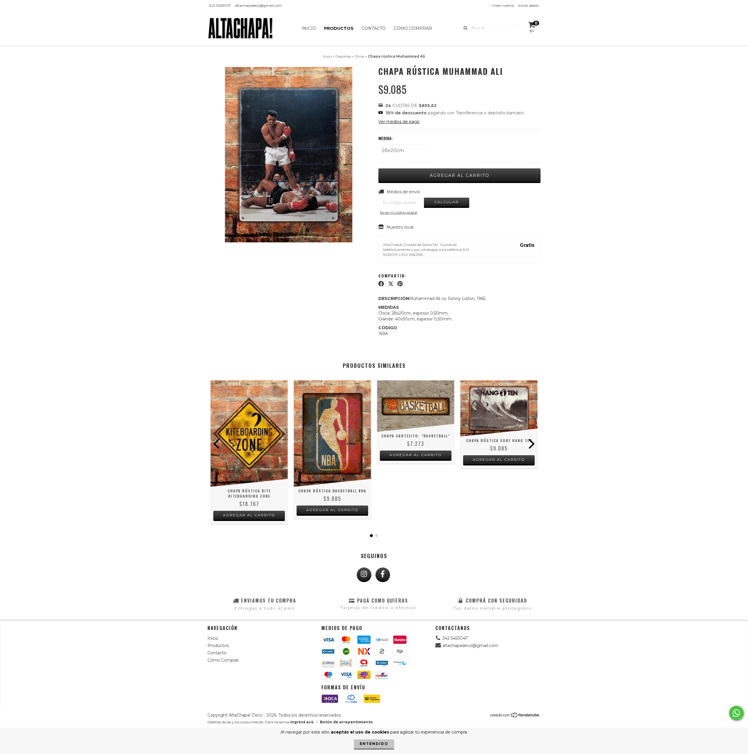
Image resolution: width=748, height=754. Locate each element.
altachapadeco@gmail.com (258, 5)
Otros (359, 56)
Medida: (385, 138)
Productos (339, 28)
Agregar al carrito (249, 515)
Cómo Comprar (413, 28)
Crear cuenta (503, 5)
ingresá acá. (302, 722)
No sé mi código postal (398, 212)
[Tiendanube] (515, 717)
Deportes (343, 56)
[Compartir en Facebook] (381, 284)
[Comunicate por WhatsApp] (736, 713)
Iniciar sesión (528, 5)
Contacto (374, 28)
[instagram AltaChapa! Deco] (364, 574)
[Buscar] (464, 27)
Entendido (374, 743)
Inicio (309, 28)
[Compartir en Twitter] (391, 284)
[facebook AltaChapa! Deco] (382, 574)
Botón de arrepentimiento (346, 722)
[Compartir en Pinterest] (400, 284)
